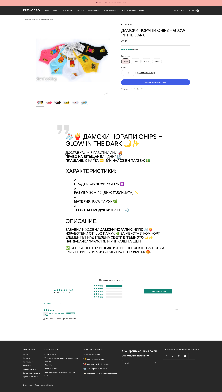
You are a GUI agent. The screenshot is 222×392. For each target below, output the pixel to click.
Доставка (27, 365)
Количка (193, 10)
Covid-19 (48, 365)
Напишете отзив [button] (158, 291)
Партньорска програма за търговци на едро (60, 373)
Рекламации (28, 362)
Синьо (156, 61)
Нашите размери (29, 369)
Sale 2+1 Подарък (111, 10)
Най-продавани (94, 10)
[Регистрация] (155, 363)
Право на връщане (30, 376)
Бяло (125, 61)
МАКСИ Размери (129, 10)
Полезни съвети (51, 368)
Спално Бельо (66, 10)
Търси (175, 10)
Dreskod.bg (127, 24)
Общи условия (50, 354)
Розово (135, 61)
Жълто (146, 61)
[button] (126, 49)
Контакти (142, 10)
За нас (25, 354)
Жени (46, 10)
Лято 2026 (80, 10)
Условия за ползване (31, 373)
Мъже (54, 10)
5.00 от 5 (69, 290)
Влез (183, 10)
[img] (48, 310)
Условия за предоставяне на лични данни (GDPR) (61, 359)
